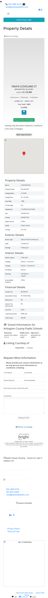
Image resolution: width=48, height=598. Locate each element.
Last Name (28, 372)
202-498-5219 (14, 4)
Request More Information (24, 120)
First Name (8, 372)
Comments (7, 396)
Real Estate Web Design (24, 593)
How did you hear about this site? (16, 388)
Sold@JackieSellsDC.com (17, 7)
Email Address (9, 380)
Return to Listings (11, 36)
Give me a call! (24, 20)
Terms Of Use (13, 531)
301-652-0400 (12, 492)
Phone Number (29, 380)
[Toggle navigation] (43, 14)
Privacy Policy (13, 528)
